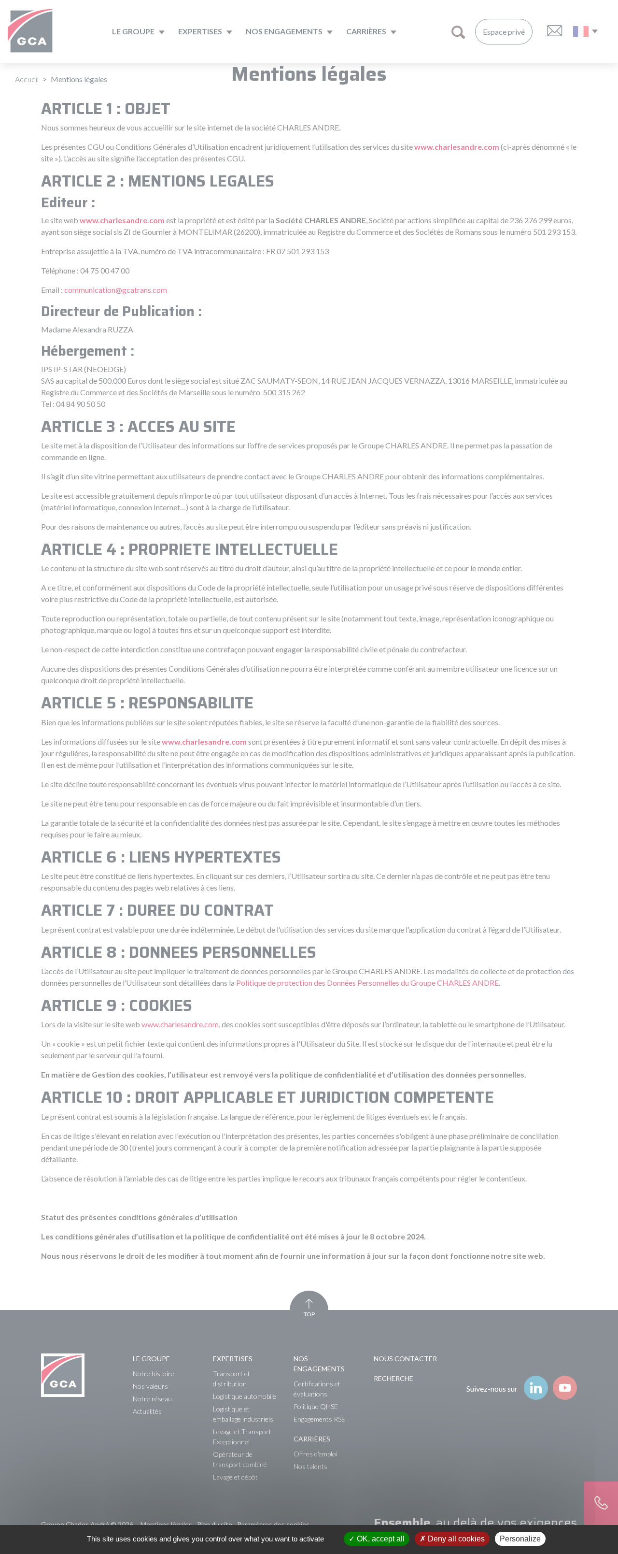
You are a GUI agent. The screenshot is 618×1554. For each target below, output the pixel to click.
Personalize (520, 1539)
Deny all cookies (455, 1539)
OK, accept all (380, 1539)
